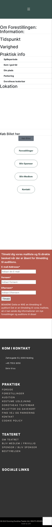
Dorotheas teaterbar (14, 81)
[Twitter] (20, 484)
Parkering (9, 76)
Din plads (8, 70)
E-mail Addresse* (10, 267)
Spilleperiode (10, 59)
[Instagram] (12, 484)
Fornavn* (6, 277)
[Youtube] (28, 484)
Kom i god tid (10, 64)
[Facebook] (4, 484)
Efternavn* (7, 288)
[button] (26, 59)
